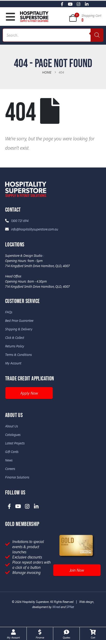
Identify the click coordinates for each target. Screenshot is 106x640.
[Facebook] (62, 4)
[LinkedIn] (87, 4)
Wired (56, 607)
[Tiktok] (95, 4)
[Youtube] (70, 4)
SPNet (70, 607)
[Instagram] (78, 4)
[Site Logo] (34, 16)
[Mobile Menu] (10, 17)
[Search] (97, 35)
